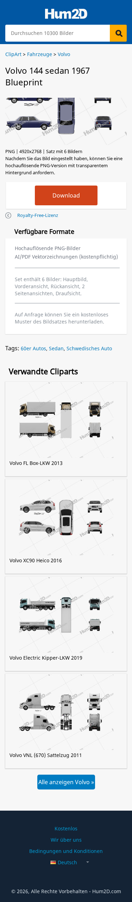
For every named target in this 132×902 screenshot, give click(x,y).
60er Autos (33, 348)
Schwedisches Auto (89, 348)
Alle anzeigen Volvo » (66, 782)
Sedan (56, 348)
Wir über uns (66, 839)
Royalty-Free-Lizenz (37, 215)
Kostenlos (66, 828)
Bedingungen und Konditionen (66, 851)
